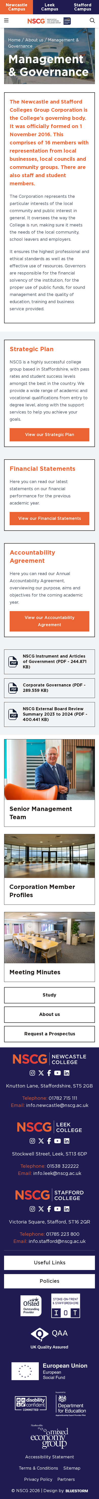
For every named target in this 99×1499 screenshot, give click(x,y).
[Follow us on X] (41, 1073)
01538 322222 (63, 1166)
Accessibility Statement (49, 1457)
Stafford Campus (82, 7)
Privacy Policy (38, 1480)
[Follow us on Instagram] (32, 1073)
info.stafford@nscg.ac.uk (57, 1241)
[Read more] (31, 1306)
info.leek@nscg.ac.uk (57, 1173)
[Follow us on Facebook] (49, 1073)
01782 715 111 (63, 1098)
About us (35, 40)
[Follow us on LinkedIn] (66, 1073)
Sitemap (71, 1468)
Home (15, 40)
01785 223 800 (62, 1234)
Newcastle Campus (16, 7)
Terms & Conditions (38, 1468)
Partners (66, 1480)
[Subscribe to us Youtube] (57, 1073)
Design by (53, 1491)
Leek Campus (49, 7)
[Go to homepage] (49, 21)
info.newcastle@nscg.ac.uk (57, 1105)
